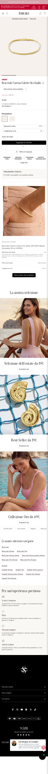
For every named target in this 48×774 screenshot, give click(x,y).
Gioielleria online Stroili (20, 18)
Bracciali (33, 18)
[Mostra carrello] (45, 13)
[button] (24, 160)
